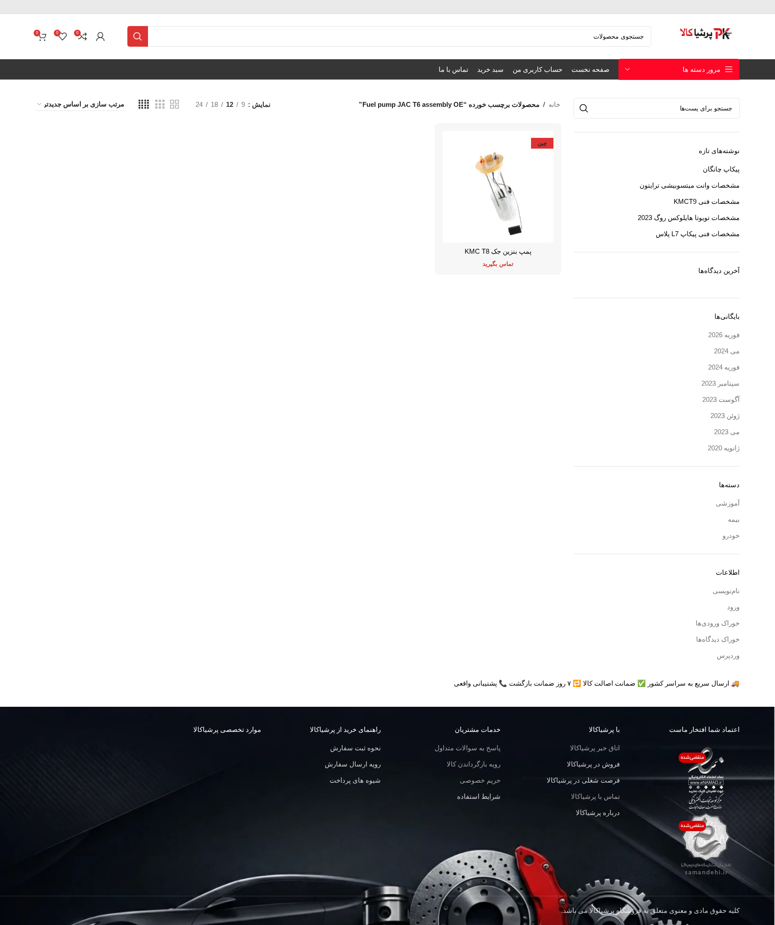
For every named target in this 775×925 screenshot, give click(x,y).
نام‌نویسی (726, 591)
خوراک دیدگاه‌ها (718, 639)
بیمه (734, 519)
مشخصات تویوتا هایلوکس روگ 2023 (689, 217)
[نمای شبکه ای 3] (159, 104)
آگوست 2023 (721, 399)
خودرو (731, 535)
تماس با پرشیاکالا (595, 796)
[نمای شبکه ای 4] (144, 104)
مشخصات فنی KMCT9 (707, 201)
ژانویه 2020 (724, 448)
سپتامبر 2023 (720, 383)
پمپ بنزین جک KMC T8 (498, 251)
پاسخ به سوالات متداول (468, 748)
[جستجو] (137, 36)
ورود (733, 607)
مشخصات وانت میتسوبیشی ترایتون (690, 185)
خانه (554, 104)
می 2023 (727, 432)
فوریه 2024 (724, 367)
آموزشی (728, 503)
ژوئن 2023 (725, 415)
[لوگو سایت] (707, 36)
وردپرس (728, 655)
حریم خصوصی (480, 780)
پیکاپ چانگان (721, 169)
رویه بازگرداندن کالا (474, 764)
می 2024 (727, 351)
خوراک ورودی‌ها (718, 623)
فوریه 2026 (724, 335)
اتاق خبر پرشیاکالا (595, 748)
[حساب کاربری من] (100, 36)
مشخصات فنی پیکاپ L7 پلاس (698, 234)
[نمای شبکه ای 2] (174, 104)
